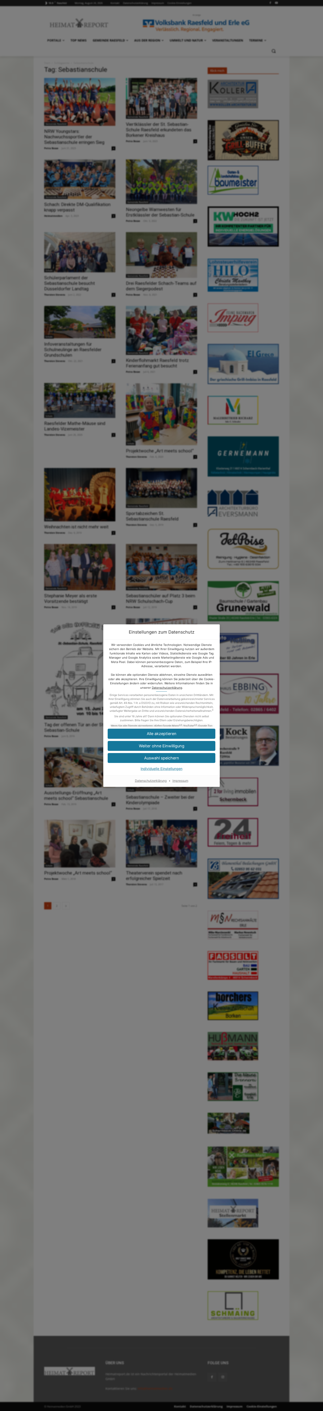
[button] (161, 746)
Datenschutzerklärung (167, 687)
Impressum (180, 780)
